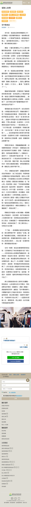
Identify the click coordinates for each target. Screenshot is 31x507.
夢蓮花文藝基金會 (6, 464)
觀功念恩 (20, 11)
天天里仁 (4, 470)
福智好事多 (12, 21)
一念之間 (22, 14)
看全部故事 (5, 11)
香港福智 (4, 483)
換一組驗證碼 (12, 392)
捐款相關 (4, 433)
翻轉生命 (18, 18)
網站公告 (25, 502)
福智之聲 (4, 416)
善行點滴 (4, 18)
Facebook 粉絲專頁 (15, 361)
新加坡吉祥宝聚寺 (6, 481)
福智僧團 (4, 413)
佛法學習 (4, 430)
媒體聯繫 (4, 436)
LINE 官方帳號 (15, 357)
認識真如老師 (5, 408)
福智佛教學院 (5, 453)
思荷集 (3, 411)
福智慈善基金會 (5, 459)
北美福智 (4, 478)
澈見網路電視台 (5, 462)
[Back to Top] (27, 380)
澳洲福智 (4, 486)
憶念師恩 (13, 11)
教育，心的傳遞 (13, 14)
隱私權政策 (19, 395)
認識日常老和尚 (5, 405)
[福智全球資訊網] (6, 2)
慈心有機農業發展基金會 (7, 467)
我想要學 (11, 18)
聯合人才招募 (5, 424)
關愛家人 (4, 14)
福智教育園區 (5, 451)
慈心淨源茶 (4, 472)
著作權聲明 (6, 502)
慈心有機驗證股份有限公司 (8, 475)
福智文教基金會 (5, 448)
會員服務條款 (19, 502)
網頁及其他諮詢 (5, 438)
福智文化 (4, 456)
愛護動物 (4, 21)
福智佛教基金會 (5, 445)
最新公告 (4, 419)
